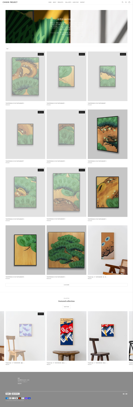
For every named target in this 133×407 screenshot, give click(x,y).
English (7, 393)
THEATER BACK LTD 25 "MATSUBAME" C (97, 219)
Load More (66, 284)
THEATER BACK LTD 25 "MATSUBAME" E (56, 161)
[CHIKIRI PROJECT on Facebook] (123, 394)
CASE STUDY (76, 2)
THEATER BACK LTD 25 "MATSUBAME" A (56, 277)
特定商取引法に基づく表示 (23, 380)
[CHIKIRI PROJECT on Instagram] (125, 394)
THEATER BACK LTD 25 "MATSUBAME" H (97, 161)
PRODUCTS (60, 2)
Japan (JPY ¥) (15, 393)
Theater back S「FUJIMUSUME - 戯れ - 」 (15, 362)
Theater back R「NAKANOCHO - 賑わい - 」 (57, 362)
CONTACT (82, 2)
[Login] (126, 2)
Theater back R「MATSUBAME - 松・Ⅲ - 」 (98, 277)
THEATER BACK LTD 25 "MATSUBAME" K (15, 103)
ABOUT (54, 2)
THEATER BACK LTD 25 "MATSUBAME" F (15, 161)
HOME (49, 2)
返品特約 (20, 383)
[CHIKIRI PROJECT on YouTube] (126, 394)
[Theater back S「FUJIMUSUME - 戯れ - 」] (25, 336)
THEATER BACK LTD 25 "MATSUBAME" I (97, 103)
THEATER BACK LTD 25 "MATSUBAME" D (56, 219)
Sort (7, 48)
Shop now (66, 306)
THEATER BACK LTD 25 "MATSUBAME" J (56, 103)
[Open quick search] (123, 2)
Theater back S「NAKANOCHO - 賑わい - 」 (98, 362)
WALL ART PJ (68, 2)
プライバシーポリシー (22, 381)
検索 (19, 378)
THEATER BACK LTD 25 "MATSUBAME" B (15, 277)
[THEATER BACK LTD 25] (25, 76)
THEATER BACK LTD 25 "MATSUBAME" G (15, 219)
